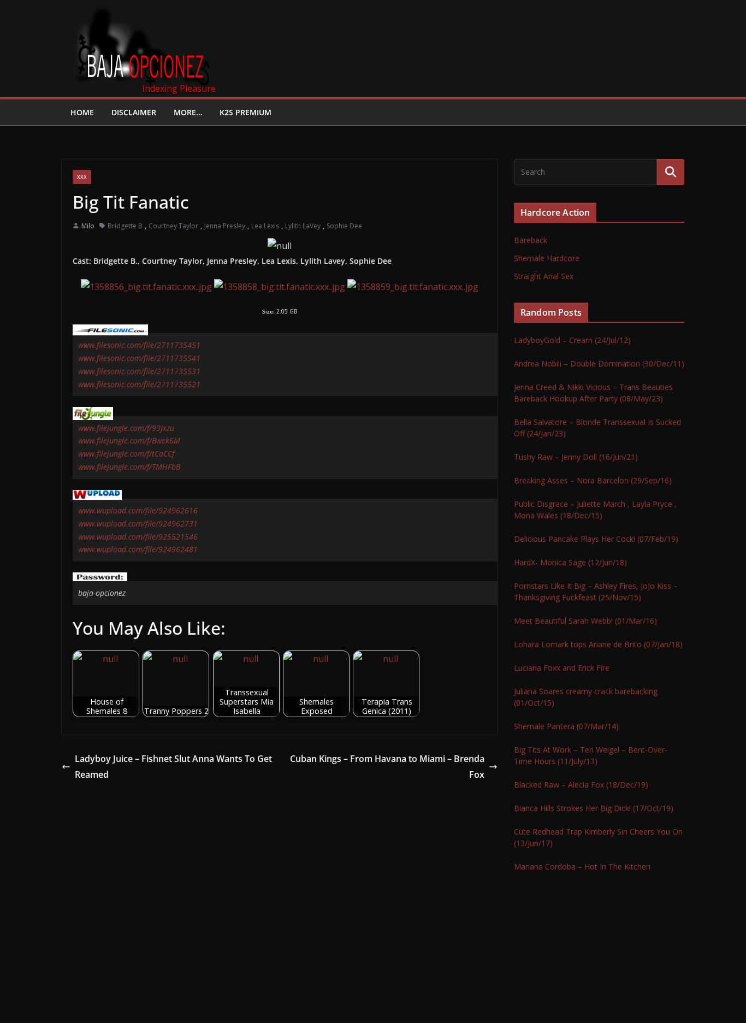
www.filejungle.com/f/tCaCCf (126, 453)
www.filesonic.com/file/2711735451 (139, 345)
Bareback (530, 240)
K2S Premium (245, 112)
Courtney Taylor (173, 225)
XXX (82, 177)
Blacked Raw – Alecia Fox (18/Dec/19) (581, 784)
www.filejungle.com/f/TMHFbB (129, 467)
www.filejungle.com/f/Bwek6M (129, 440)
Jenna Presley (224, 225)
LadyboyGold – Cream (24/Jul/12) (572, 340)
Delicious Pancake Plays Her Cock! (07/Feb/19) (596, 539)
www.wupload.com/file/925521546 (138, 536)
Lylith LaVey (303, 225)
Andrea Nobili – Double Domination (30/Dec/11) (599, 363)
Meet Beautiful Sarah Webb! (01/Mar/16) (585, 621)
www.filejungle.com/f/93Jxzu (126, 428)
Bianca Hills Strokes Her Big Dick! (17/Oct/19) (593, 808)
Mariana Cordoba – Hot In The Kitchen (582, 866)
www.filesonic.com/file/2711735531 (139, 371)
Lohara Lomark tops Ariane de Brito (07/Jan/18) (598, 644)
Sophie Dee (344, 225)
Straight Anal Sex (543, 276)
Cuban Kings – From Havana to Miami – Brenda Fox (387, 766)
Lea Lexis (265, 225)
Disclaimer (133, 112)
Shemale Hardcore (546, 258)
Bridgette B (125, 225)
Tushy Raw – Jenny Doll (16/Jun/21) (576, 457)
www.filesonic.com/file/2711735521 (139, 384)
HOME (82, 112)
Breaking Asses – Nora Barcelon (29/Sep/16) (593, 480)
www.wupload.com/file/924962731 (138, 523)
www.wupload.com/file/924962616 (138, 510)
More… (188, 112)
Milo (87, 225)
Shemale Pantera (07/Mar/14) (566, 726)
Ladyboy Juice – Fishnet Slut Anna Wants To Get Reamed (173, 766)
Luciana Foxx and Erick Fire (561, 668)
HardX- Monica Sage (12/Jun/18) (570, 562)
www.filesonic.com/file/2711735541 (139, 358)
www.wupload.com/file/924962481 (138, 549)
